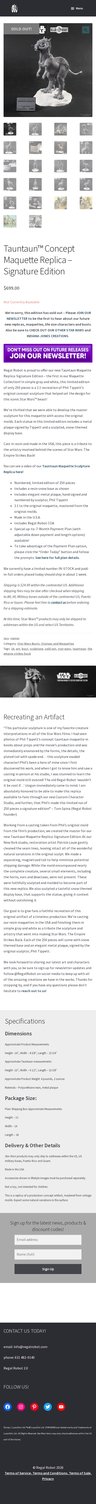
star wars (64, 649)
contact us (58, 602)
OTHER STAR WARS (69, 330)
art (18, 649)
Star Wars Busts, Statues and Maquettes (45, 644)
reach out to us (33, 991)
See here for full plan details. (57, 557)
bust (25, 649)
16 (12, 649)
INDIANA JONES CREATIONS (47, 336)
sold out (50, 649)
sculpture (36, 649)
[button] (85, 29)
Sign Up (48, 1269)
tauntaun (79, 649)
